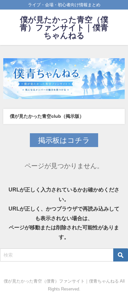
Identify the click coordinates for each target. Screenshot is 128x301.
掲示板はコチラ (64, 140)
